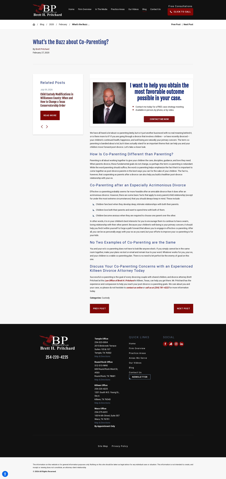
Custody (106, 298)
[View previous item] (41, 126)
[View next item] (46, 126)
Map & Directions (102, 356)
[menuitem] (72, 10)
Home (132, 343)
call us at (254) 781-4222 (157, 287)
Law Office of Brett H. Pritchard (119, 280)
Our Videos (135, 363)
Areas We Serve (138, 358)
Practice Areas (137, 353)
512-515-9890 (101, 365)
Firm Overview (137, 348)
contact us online (134, 287)
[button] (5, 474)
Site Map (103, 446)
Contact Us (135, 372)
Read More (50, 115)
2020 (51, 24)
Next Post (183, 308)
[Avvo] (170, 344)
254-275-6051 (101, 412)
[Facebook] (165, 344)
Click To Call (182, 11)
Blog (42, 24)
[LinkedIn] (181, 344)
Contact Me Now (159, 119)
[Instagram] (176, 344)
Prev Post (99, 308)
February (63, 24)
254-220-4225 (57, 357)
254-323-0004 (101, 342)
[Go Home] (35, 24)
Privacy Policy (120, 446)
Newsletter (139, 377)
